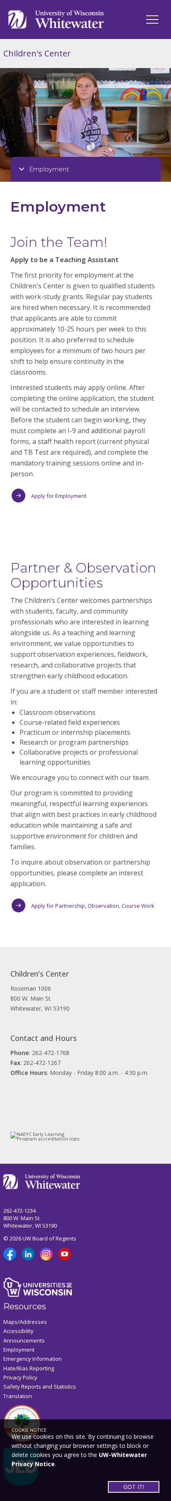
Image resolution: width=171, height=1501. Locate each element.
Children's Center (37, 53)
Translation (17, 1396)
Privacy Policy (20, 1377)
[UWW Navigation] (152, 19)
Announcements (24, 1340)
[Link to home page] (56, 19)
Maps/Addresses (25, 1322)
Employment (18, 1349)
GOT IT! (133, 1487)
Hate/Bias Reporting (28, 1368)
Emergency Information (32, 1358)
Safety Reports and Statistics (39, 1386)
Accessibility (18, 1331)
